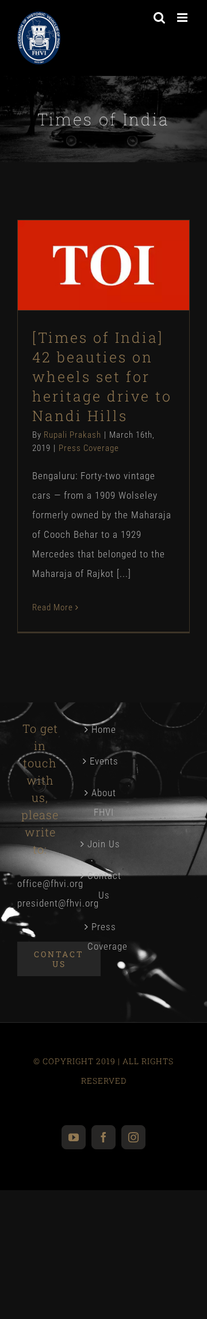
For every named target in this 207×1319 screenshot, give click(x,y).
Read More (52, 607)
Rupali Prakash (72, 435)
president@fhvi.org (58, 903)
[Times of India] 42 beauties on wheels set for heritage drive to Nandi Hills (83, 227)
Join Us (103, 844)
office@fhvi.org (50, 883)
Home (103, 729)
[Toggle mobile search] (160, 18)
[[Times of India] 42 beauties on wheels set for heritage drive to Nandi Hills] (103, 265)
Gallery (123, 227)
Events (104, 761)
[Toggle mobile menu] (183, 18)
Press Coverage (104, 309)
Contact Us (104, 885)
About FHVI (103, 802)
